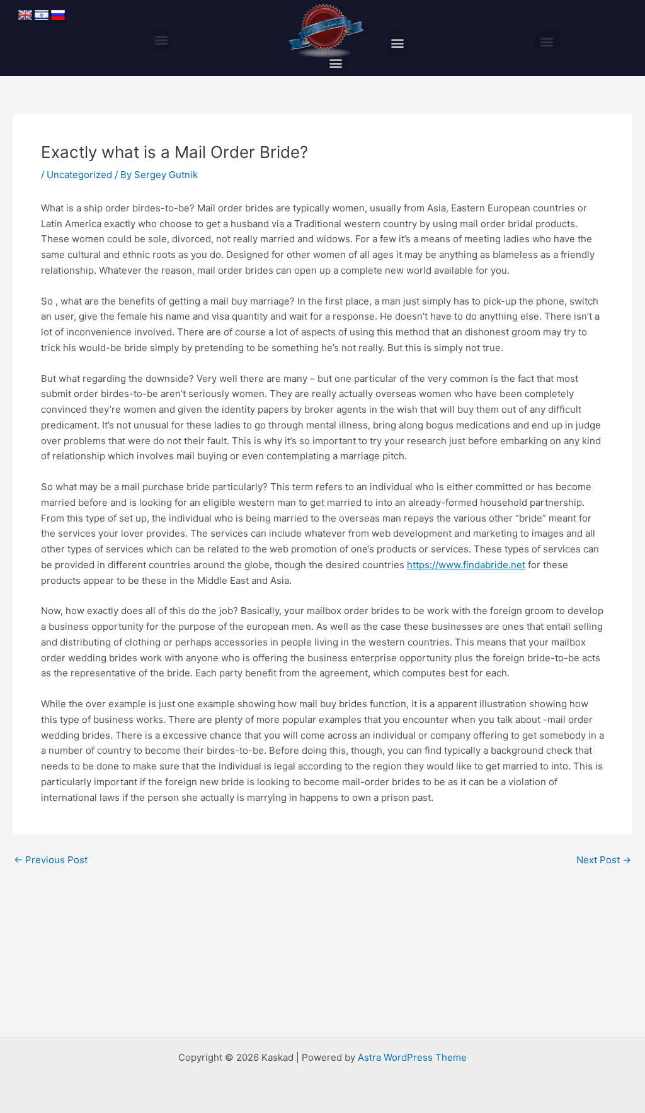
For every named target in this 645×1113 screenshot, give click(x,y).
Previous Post (51, 859)
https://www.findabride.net (466, 565)
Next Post (603, 859)
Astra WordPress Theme (412, 1057)
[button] (161, 40)
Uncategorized (79, 175)
